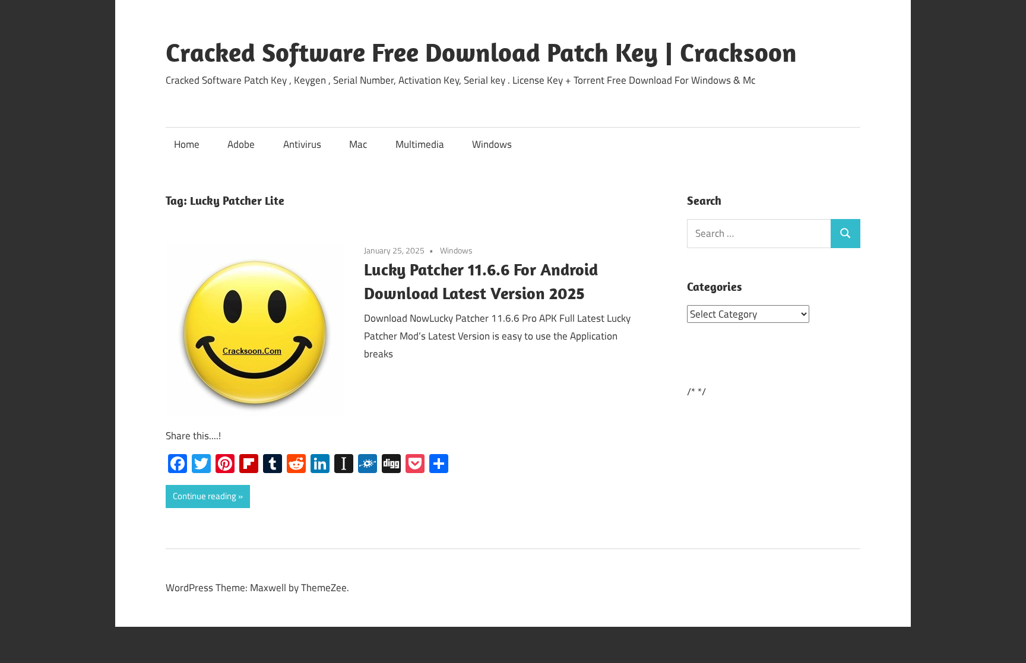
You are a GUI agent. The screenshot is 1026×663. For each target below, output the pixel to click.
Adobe (241, 144)
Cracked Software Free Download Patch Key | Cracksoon (481, 52)
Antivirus (302, 144)
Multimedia (419, 144)
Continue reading (204, 496)
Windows (492, 144)
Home (187, 144)
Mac (358, 144)
